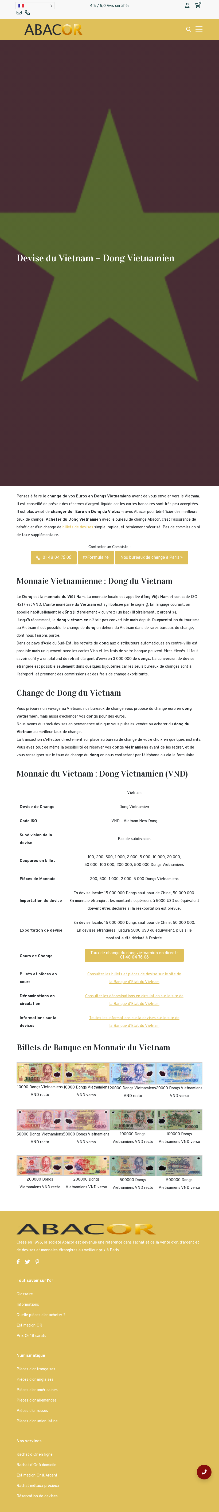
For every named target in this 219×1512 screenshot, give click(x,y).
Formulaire (98, 557)
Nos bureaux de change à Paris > (151, 557)
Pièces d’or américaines (37, 1390)
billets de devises (77, 527)
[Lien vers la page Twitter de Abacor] (27, 1262)
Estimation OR (29, 1325)
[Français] (34, 5)
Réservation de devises (37, 1496)
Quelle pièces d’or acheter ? (41, 1315)
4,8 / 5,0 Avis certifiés (110, 6)
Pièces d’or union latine (37, 1421)
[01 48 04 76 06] (204, 1472)
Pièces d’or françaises (36, 1369)
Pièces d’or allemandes (37, 1400)
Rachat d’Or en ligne (35, 1454)
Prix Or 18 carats (31, 1336)
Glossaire (25, 1294)
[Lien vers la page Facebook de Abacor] (18, 1262)
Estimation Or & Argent (37, 1475)
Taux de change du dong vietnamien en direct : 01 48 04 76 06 (134, 955)
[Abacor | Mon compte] (187, 6)
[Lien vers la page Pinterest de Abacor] (37, 1262)
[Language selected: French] (34, 5)
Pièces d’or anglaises (35, 1379)
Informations (28, 1304)
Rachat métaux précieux (38, 1486)
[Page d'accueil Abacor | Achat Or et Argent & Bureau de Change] (53, 29)
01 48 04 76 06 (56, 557)
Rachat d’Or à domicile (36, 1465)
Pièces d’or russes (32, 1411)
